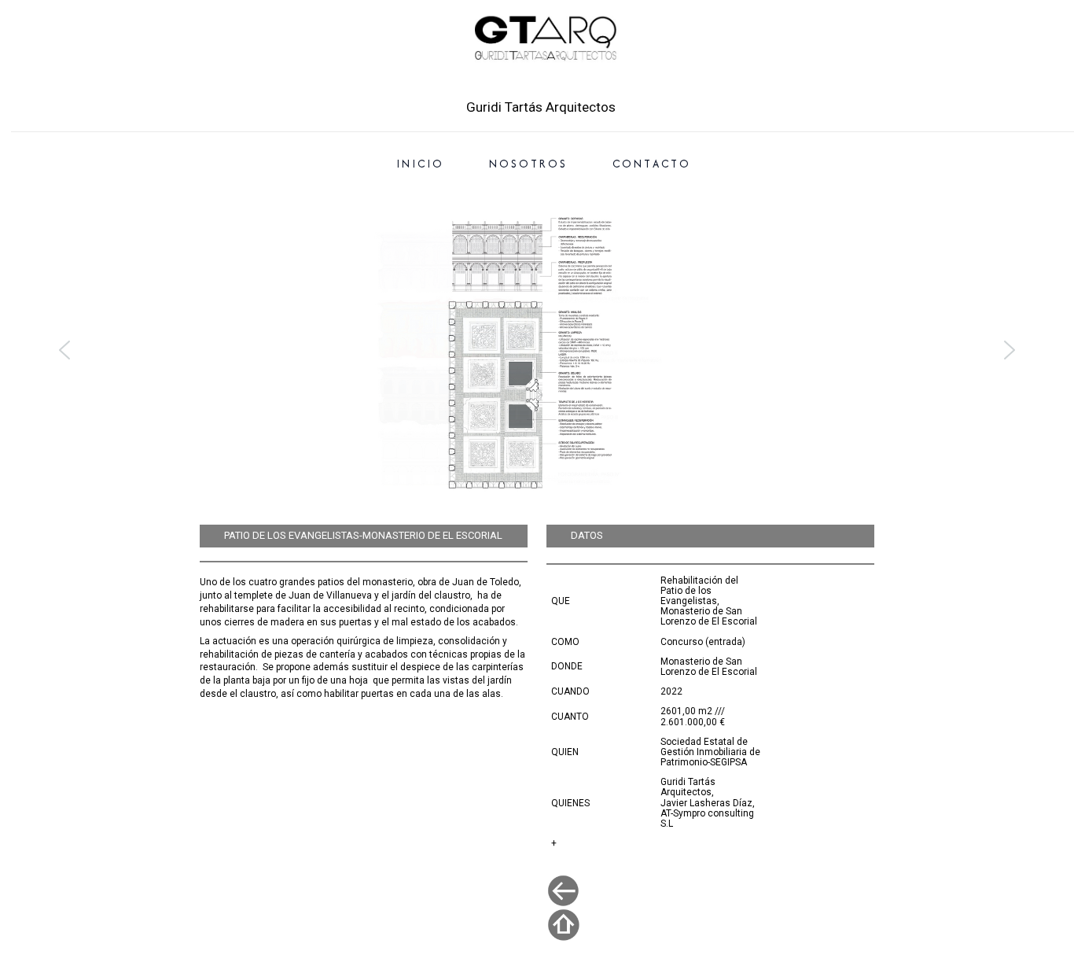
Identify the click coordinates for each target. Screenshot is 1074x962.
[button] (537, 350)
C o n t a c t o (650, 163)
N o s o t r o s (527, 163)
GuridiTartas (539, 81)
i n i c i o (419, 163)
